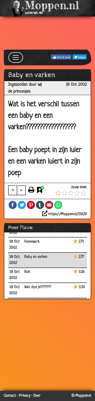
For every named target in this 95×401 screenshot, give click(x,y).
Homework (32, 242)
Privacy (24, 396)
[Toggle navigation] (15, 57)
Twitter (22, 205)
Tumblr (40, 205)
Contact (10, 396)
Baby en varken (35, 257)
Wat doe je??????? (37, 287)
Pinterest (31, 205)
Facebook (13, 205)
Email (49, 205)
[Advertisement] (47, 33)
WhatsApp (58, 205)
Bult (27, 272)
